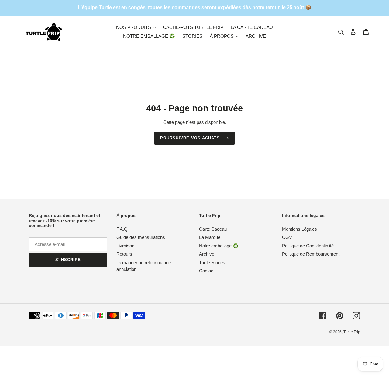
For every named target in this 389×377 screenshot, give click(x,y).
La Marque (209, 237)
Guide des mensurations (140, 237)
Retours (124, 254)
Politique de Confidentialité (308, 245)
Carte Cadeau (213, 229)
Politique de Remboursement (310, 254)
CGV (287, 237)
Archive (206, 254)
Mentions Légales (299, 229)
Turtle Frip (351, 332)
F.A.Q (122, 229)
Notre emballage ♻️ (219, 245)
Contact (207, 270)
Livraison (125, 245)
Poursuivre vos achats (190, 138)
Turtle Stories (212, 262)
